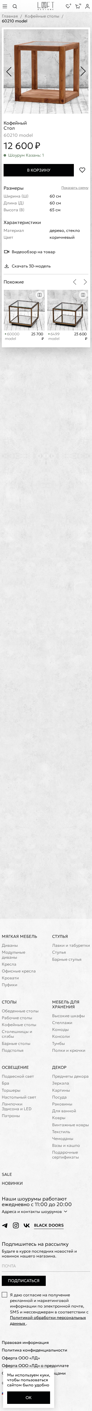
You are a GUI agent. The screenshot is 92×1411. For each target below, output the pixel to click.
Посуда (59, 1097)
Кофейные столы (42, 16)
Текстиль (61, 1131)
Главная (10, 16)
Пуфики (9, 984)
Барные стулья (67, 959)
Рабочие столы (17, 1017)
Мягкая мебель (19, 936)
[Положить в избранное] (82, 170)
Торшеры (11, 1090)
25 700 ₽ (37, 336)
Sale (7, 1174)
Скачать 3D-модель (31, 265)
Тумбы (58, 1043)
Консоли (61, 1036)
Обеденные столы (20, 1011)
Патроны (11, 1115)
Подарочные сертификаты (65, 1155)
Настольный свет (19, 1097)
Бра (5, 1083)
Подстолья (13, 1050)
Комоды (60, 1029)
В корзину (38, 170)
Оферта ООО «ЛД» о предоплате (35, 1365)
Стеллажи (62, 1022)
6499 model (54, 336)
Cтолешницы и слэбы (17, 1034)
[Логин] (87, 6)
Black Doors (49, 1225)
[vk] (26, 1225)
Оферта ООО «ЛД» (21, 1358)
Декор (59, 1067)
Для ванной (64, 1110)
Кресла (9, 964)
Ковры (58, 1117)
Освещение (15, 1067)
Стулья (60, 936)
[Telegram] (5, 1225)
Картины (61, 1090)
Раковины (62, 1104)
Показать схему (74, 188)
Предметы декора (70, 1076)
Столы (9, 1001)
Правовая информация (25, 1342)
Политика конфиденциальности (34, 1350)
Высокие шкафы (68, 1015)
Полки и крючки (68, 1050)
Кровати (10, 977)
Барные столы (16, 1043)
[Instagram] (16, 1225)
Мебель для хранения (65, 1004)
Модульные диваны (13, 954)
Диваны (10, 945)
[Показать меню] (5, 6)
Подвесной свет (18, 1076)
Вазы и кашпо (66, 1145)
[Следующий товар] (85, 282)
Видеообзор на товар (33, 251)
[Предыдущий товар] (75, 282)
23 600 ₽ (80, 336)
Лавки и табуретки (71, 945)
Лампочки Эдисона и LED (16, 1106)
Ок (29, 1397)
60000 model (12, 336)
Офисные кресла (19, 971)
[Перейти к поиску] (16, 6)
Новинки (12, 1183)
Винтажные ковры (70, 1124)
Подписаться (24, 1280)
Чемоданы (62, 1138)
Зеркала (60, 1083)
